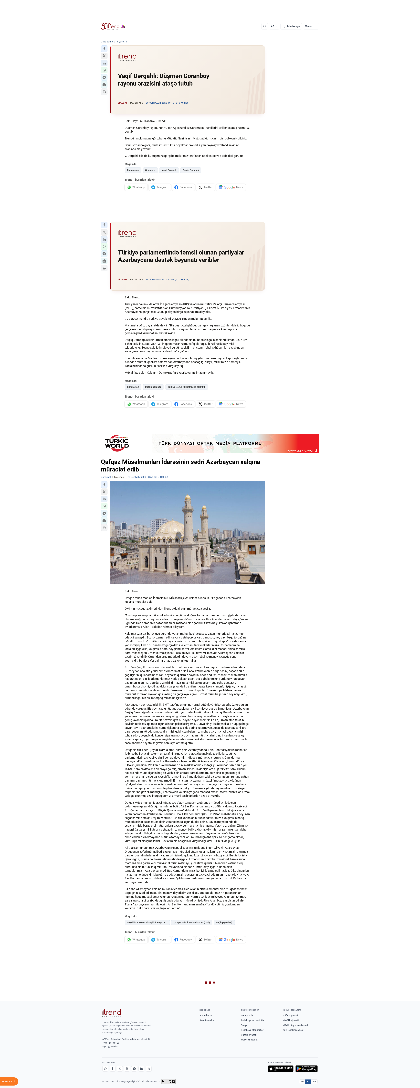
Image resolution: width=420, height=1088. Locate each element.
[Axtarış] (264, 26)
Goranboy (150, 170)
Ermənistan (133, 170)
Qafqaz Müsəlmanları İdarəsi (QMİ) (192, 922)
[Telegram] (134, 1069)
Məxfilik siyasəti (291, 1020)
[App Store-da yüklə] (281, 1068)
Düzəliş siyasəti (248, 1035)
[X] (120, 1069)
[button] (104, 49)
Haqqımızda (247, 1015)
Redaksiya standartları (252, 1030)
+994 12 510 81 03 (110, 1043)
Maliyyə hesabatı (249, 1039)
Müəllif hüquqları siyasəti (295, 1025)
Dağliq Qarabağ (191, 170)
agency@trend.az (110, 1046)
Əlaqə (244, 1025)
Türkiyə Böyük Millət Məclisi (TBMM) (187, 387)
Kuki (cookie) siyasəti (293, 1030)
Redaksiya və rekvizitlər (252, 1020)
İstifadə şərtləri (290, 1015)
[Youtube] (127, 1069)
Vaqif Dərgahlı (169, 170)
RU (314, 1081)
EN (302, 1081)
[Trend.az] (113, 26)
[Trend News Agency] (111, 1013)
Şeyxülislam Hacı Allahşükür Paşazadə (147, 922)
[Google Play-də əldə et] (306, 1068)
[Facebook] (113, 1069)
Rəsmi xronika (207, 1020)
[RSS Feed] (149, 1069)
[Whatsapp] (105, 1069)
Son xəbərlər (206, 1015)
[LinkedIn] (141, 1069)
